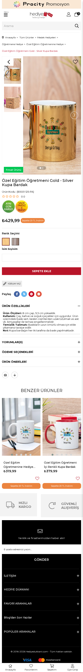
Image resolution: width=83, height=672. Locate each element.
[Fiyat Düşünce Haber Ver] (14, 375)
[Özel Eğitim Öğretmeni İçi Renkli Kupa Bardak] (22, 427)
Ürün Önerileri (14, 362)
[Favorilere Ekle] (75, 62)
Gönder (41, 560)
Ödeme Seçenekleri (17, 352)
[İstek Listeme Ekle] (5, 375)
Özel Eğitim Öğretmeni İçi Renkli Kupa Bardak (20, 465)
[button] (40, 168)
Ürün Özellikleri (16, 306)
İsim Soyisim (10, 248)
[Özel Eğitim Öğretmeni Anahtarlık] (62, 427)
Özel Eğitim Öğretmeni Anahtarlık (61, 465)
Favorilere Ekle (38, 478)
